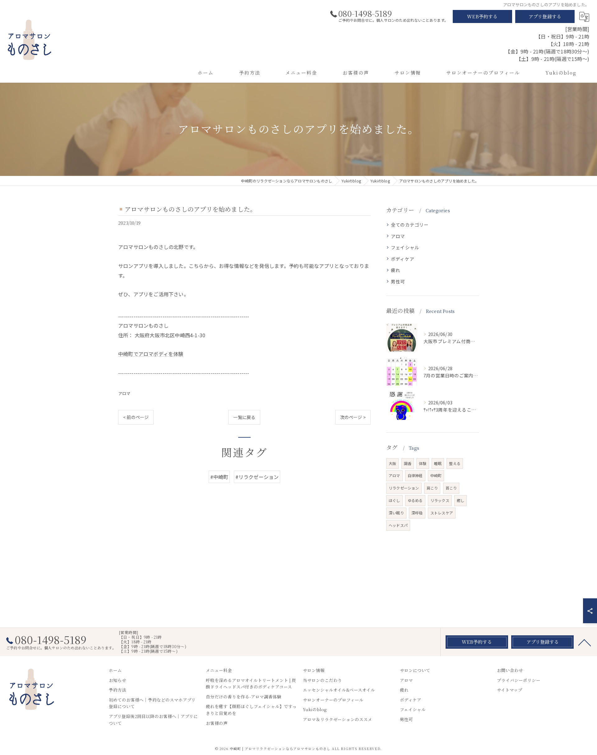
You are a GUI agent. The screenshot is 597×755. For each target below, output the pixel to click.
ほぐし (394, 500)
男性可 (398, 281)
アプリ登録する (545, 16)
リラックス (439, 500)
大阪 (392, 463)
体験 (422, 463)
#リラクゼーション (257, 477)
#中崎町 (219, 477)
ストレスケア (441, 512)
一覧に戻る (244, 417)
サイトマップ (509, 690)
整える (454, 463)
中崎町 (436, 475)
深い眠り (396, 512)
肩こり (432, 487)
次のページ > (353, 417)
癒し (460, 500)
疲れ (395, 270)
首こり (451, 487)
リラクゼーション (404, 487)
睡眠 (438, 463)
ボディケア (402, 259)
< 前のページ (136, 417)
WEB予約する (482, 16)
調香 (407, 463)
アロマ (124, 393)
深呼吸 (417, 512)
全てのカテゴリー (410, 224)
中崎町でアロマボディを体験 (150, 353)
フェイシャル (405, 247)
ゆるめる (415, 500)
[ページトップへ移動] (584, 642)
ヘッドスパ (398, 525)
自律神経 (415, 475)
